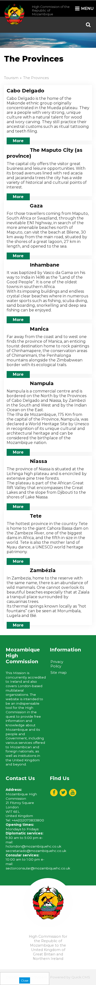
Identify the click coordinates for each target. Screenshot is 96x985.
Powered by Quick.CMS (70, 977)
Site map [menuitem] (58, 672)
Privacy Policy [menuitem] (56, 664)
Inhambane (44, 265)
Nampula (42, 383)
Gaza (36, 206)
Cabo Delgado (25, 91)
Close (24, 980)
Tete (36, 516)
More (18, 140)
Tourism (11, 78)
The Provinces (36, 78)
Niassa (38, 461)
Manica (39, 329)
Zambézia (43, 570)
